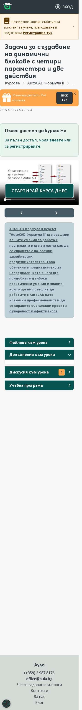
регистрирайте (25, 146)
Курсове (12, 83)
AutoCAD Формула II (45, 83)
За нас (39, 696)
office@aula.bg (39, 678)
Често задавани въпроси (39, 684)
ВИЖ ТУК (64, 98)
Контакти (39, 690)
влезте (56, 140)
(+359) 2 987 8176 (39, 672)
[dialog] (6, 704)
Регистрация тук (37, 33)
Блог (39, 702)
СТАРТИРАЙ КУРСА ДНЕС (39, 191)
